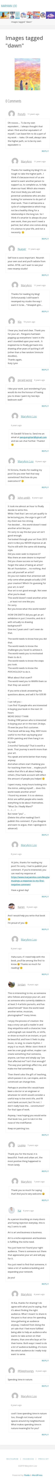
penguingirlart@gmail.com (33, 437)
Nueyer (22, 249)
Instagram (12, 1459)
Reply (45, 151)
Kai (19, 1210)
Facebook (28, 1459)
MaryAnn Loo (9, 5)
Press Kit (43, 1459)
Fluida (26, 1475)
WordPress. (37, 1475)
